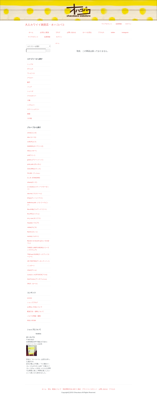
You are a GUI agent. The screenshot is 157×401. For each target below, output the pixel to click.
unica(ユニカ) (31, 133)
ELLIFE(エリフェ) (33, 214)
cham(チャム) (32, 270)
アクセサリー (31, 96)
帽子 (28, 82)
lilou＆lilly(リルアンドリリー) (36, 209)
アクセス (101, 32)
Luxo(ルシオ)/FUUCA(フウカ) (37, 274)
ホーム (31, 32)
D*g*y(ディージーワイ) (35, 198)
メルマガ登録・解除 (34, 316)
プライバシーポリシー (89, 389)
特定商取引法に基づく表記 (72, 389)
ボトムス (30, 69)
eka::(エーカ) (31, 137)
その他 (29, 118)
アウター (30, 78)
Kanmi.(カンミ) (32, 232)
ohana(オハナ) (32, 182)
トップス (30, 64)
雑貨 (28, 114)
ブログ (58, 32)
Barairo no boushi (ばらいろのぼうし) (38, 242)
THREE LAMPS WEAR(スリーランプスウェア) (38, 249)
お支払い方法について (34, 307)
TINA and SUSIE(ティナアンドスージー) (38, 255)
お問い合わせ (71, 32)
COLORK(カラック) (34, 169)
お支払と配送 (44, 32)
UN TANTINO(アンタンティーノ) (38, 261)
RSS (28, 320)
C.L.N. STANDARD (33, 178)
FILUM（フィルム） (34, 173)
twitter (113, 32)
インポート (31, 265)
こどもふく (31, 105)
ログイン (128, 24)
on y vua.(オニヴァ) (33, 218)
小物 (28, 100)
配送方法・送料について (35, 311)
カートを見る (87, 32)
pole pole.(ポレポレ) (34, 164)
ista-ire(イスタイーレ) (34, 193)
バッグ (29, 87)
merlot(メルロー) (33, 236)
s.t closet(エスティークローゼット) (38, 188)
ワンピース (31, 73)
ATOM (34, 320)
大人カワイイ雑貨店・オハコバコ (45, 24)
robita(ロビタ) (32, 227)
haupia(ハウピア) (33, 223)
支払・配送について (54, 389)
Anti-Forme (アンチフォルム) (37, 279)
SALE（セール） (32, 283)
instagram (125, 32)
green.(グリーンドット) (35, 160)
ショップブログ (32, 302)
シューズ (30, 91)
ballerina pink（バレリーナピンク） (37, 204)
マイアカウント (106, 24)
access (29, 298)
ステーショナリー (33, 109)
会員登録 (119, 24)
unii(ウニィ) (31, 155)
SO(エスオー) (31, 151)
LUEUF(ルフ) (31, 142)
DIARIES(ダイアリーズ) (35, 146)
